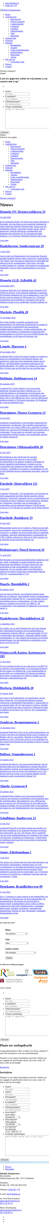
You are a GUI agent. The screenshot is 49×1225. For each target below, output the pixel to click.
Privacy (8, 1167)
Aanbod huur (10, 38)
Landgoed (14, 26)
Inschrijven (4, 1067)
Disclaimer (9, 1169)
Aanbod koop (11, 17)
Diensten (9, 43)
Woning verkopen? (8, 198)
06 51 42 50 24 (6, 1203)
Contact (8, 66)
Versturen (4, 132)
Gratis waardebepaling (19, 50)
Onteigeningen (16, 52)
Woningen (14, 36)
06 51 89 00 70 (6, 1212)
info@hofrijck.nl (12, 3)
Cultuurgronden (17, 24)
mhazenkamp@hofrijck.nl (10, 1210)
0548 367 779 (11, 5)
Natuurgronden (16, 31)
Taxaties (13, 48)
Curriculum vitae (17, 62)
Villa (12, 33)
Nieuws (8, 64)
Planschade (15, 55)
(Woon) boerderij (17, 21)
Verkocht (9, 40)
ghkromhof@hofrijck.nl (10, 1201)
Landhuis (14, 29)
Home (7, 14)
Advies (13, 57)
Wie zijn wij (10, 59)
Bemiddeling (15, 45)
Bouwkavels (15, 19)
